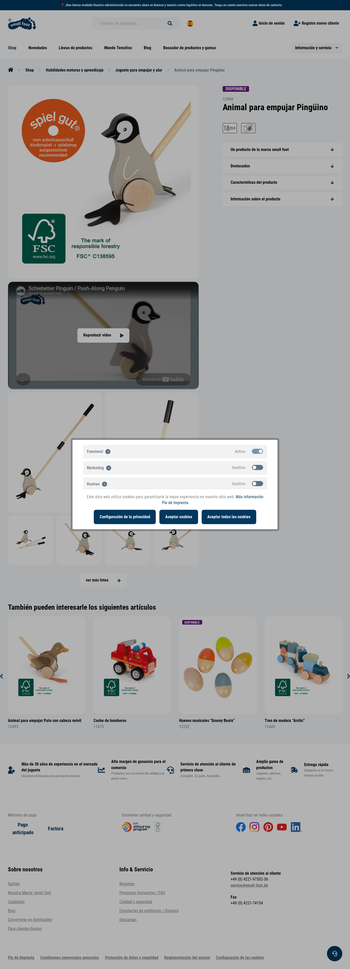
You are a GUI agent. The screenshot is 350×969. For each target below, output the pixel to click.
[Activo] (257, 451)
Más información (249, 497)
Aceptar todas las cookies (228, 517)
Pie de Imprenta (175, 503)
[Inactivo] (257, 467)
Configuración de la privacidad (125, 517)
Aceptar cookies (178, 517)
